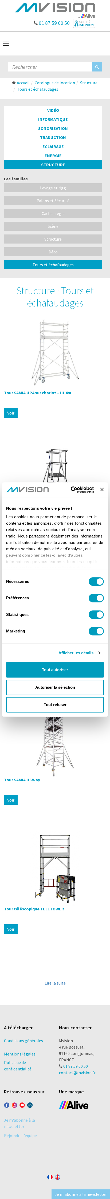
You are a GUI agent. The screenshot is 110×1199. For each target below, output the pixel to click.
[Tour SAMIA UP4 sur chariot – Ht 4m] (55, 352)
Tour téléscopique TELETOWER (34, 908)
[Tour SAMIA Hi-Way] (55, 740)
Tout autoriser (55, 669)
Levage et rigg (53, 187)
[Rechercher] (97, 66)
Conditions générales (23, 1040)
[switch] (96, 598)
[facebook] (6, 1104)
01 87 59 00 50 (54, 21)
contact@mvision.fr (77, 1072)
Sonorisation (53, 128)
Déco (53, 251)
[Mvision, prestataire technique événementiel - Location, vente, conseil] (55, 10)
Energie (53, 155)
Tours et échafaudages (53, 264)
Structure (53, 164)
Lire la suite (55, 983)
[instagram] (14, 1104)
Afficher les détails (76, 653)
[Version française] (50, 1176)
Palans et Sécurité (53, 200)
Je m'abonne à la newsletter (81, 1194)
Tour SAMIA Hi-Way (22, 779)
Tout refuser (55, 704)
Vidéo (53, 110)
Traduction (53, 137)
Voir (10, 413)
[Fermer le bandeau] (102, 490)
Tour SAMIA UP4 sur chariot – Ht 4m (37, 392)
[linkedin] (30, 1104)
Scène (53, 226)
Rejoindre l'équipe (20, 1135)
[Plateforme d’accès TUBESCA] (55, 481)
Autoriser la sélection (55, 687)
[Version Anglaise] (57, 1176)
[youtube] (22, 1104)
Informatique (53, 119)
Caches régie (53, 213)
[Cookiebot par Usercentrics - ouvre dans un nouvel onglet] (71, 489)
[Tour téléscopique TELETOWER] (55, 868)
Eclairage (53, 146)
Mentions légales (20, 1054)
